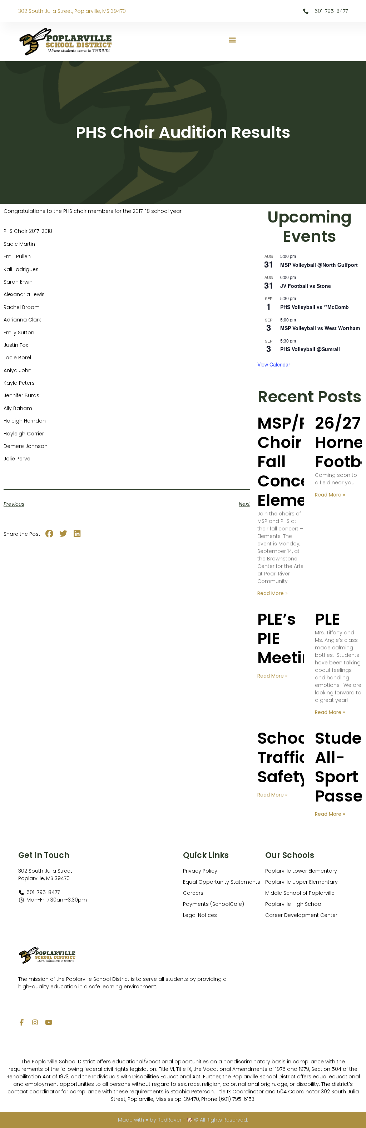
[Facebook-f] (21, 1022)
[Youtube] (48, 1022)
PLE (327, 619)
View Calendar (273, 364)
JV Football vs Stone (305, 285)
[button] (232, 40)
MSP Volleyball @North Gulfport (319, 264)
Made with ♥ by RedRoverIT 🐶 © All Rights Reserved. (183, 1119)
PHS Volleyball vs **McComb (314, 306)
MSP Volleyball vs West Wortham (320, 327)
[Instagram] (35, 1022)
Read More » (272, 593)
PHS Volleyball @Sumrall (310, 349)
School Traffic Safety (285, 757)
